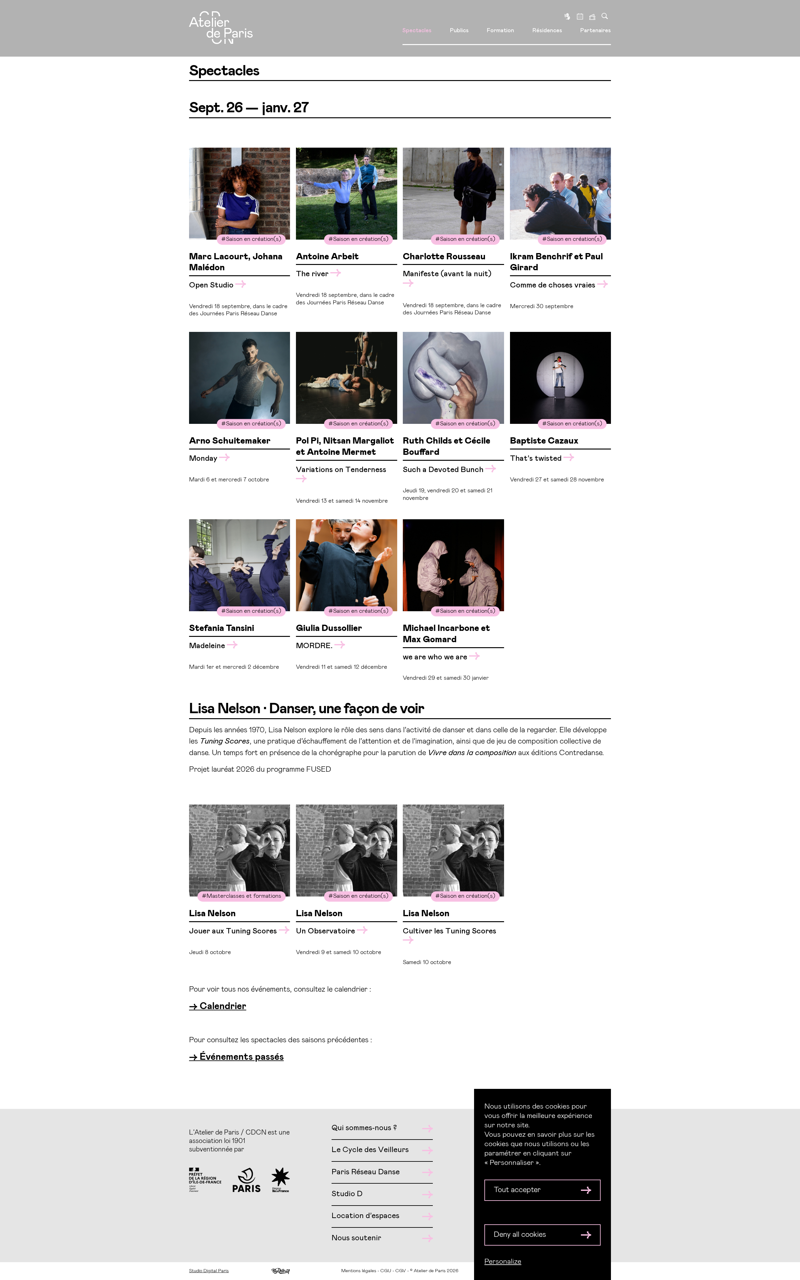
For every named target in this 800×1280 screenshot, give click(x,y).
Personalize (502, 1261)
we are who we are (436, 657)
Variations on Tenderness (341, 470)
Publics (459, 30)
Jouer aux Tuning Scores (234, 931)
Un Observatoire (326, 931)
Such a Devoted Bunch (444, 470)
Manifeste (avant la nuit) (447, 274)
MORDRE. (315, 646)
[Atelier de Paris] (221, 28)
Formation (500, 30)
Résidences (547, 30)
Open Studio (212, 285)
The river (313, 274)
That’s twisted (536, 458)
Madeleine (208, 646)
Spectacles (417, 30)
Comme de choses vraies (553, 285)
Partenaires (595, 30)
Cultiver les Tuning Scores (449, 931)
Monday (204, 458)
